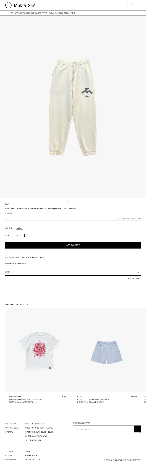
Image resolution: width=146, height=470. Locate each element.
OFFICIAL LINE (11, 428)
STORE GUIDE (134, 279)
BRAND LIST (10, 460)
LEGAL (28, 451)
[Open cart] (133, 5)
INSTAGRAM (10, 424)
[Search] (128, 5)
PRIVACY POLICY (32, 460)
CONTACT (9, 455)
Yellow (19, 228)
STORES (9, 451)
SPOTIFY (9, 432)
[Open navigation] (139, 5)
